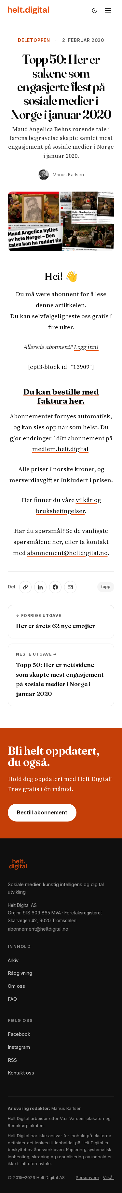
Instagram (19, 1047)
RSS (12, 1060)
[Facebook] (55, 587)
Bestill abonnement (42, 812)
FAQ (12, 999)
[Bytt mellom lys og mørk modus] (94, 10)
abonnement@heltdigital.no (67, 552)
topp (105, 586)
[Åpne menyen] (108, 10)
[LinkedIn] (40, 587)
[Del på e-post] (70, 587)
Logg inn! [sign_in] (86, 347)
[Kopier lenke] (25, 587)
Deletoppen (34, 40)
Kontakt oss (21, 1072)
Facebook (19, 1034)
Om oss (16, 986)
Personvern (87, 1177)
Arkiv (13, 960)
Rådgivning (20, 973)
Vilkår (108, 1177)
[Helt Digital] (28, 10)
